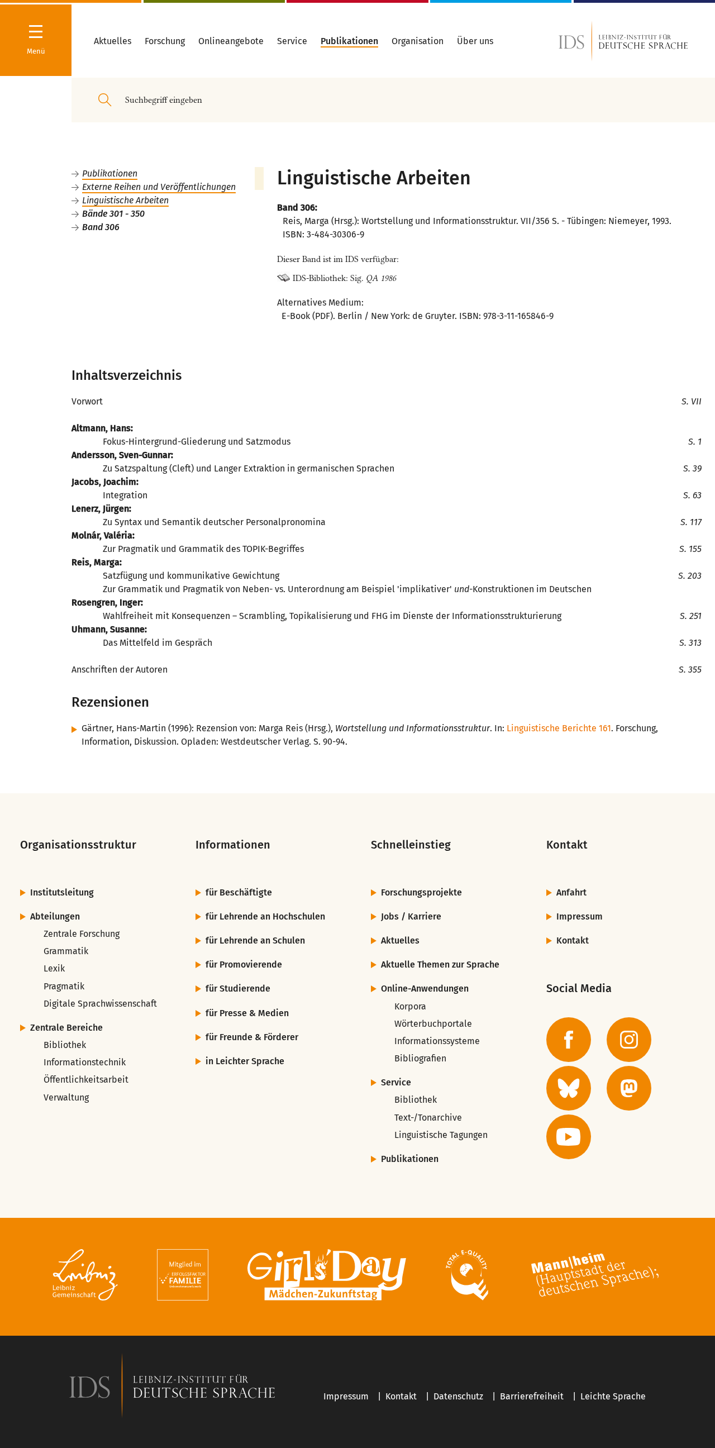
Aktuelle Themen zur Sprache (440, 964)
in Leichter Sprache (245, 1061)
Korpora (410, 1006)
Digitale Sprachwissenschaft (100, 1003)
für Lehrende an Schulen (255, 940)
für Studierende (238, 988)
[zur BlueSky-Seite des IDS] (568, 1088)
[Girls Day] (327, 1276)
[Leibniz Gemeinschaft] (85, 1276)
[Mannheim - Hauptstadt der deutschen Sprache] (594, 1276)
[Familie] (182, 1276)
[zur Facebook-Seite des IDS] (568, 1039)
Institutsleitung (62, 892)
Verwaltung (66, 1097)
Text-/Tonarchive (428, 1117)
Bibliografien (420, 1058)
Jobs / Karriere (411, 916)
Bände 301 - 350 (113, 213)
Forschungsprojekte (421, 892)
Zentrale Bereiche (66, 1027)
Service (396, 1082)
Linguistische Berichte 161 (559, 728)
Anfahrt (571, 892)
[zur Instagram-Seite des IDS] (629, 1039)
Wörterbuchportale (433, 1023)
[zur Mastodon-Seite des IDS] (629, 1088)
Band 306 (101, 227)
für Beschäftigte (239, 892)
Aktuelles (400, 940)
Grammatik (66, 951)
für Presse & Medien (247, 1013)
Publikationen (109, 173)
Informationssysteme (437, 1041)
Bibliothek (65, 1045)
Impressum (579, 916)
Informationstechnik (85, 1062)
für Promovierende (244, 964)
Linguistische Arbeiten (125, 200)
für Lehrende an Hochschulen (265, 916)
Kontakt (572, 940)
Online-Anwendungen (425, 988)
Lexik (54, 968)
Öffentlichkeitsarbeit (86, 1079)
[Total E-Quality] (466, 1276)
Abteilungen (55, 916)
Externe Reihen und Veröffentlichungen (159, 187)
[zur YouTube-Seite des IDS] (568, 1136)
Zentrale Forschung (82, 933)
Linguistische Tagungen (441, 1135)
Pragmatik (64, 986)
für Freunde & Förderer (252, 1037)
